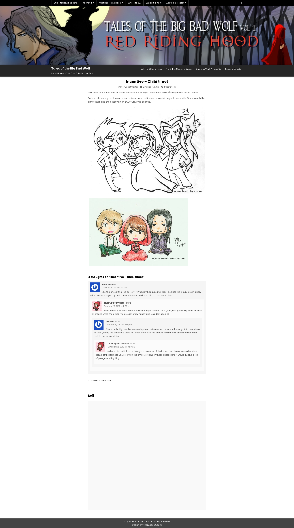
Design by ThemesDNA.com (147, 524)
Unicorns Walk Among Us (208, 69)
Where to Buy (134, 2)
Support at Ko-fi (154, 2)
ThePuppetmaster (129, 87)
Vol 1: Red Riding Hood (151, 69)
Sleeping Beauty (233, 69)
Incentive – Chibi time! (147, 81)
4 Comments (170, 87)
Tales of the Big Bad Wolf (70, 68)
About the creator (175, 2)
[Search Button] (241, 3)
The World (87, 2)
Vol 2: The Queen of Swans (179, 69)
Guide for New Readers (65, 2)
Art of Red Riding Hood (110, 2)
